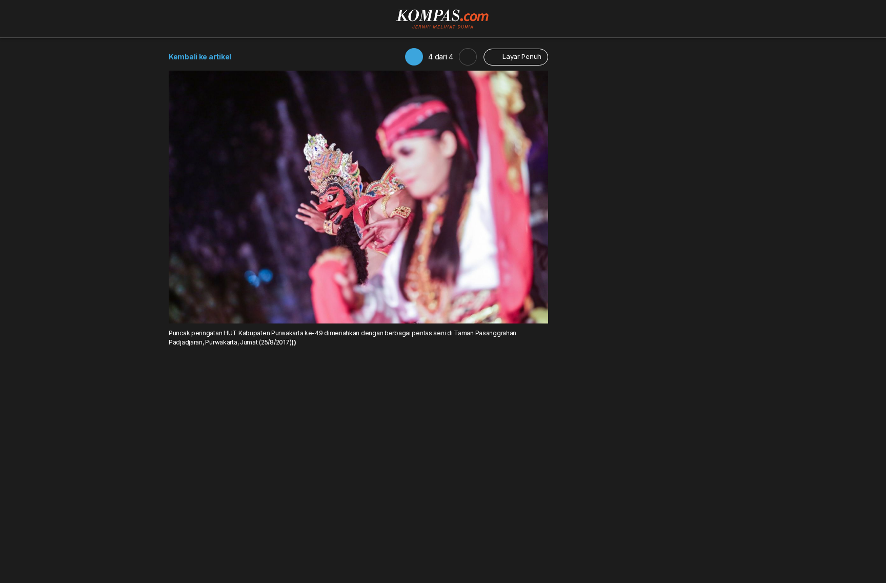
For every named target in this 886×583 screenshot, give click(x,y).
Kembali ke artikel (200, 56)
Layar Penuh (520, 56)
